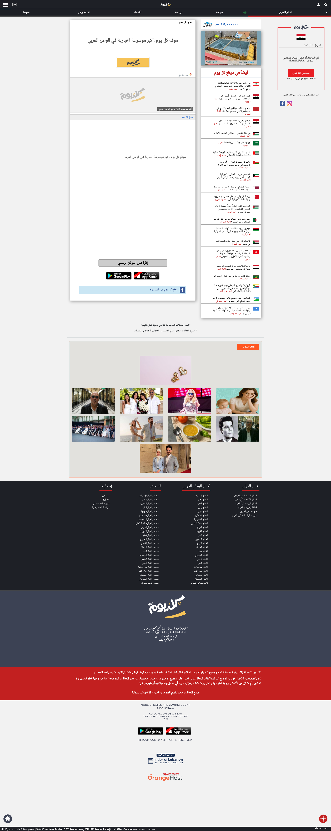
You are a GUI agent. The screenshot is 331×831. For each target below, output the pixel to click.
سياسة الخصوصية (100, 507)
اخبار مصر (203, 499)
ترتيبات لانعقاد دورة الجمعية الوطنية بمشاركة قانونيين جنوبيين (233, 267)
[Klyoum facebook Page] (282, 105)
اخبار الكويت (202, 531)
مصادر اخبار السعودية (148, 519)
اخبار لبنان (203, 507)
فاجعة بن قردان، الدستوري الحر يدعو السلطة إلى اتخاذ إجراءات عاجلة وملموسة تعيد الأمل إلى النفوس (233, 254)
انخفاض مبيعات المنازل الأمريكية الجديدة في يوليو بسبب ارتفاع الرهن (233, 163)
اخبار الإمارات (201, 496)
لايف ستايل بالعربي (199, 583)
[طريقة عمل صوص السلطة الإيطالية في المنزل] (190, 429)
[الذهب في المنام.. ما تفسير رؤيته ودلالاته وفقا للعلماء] (165, 371)
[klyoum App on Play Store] (152, 734)
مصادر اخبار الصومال (149, 579)
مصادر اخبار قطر (151, 535)
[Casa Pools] (231, 48)
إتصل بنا (105, 499)
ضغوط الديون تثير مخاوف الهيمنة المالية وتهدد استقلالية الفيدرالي (231, 153)
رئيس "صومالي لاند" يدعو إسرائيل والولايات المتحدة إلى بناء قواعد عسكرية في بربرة (231, 311)
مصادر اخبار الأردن (150, 543)
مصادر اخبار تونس (150, 559)
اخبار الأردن (202, 543)
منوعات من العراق (248, 511)
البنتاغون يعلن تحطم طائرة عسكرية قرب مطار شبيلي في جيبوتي (231, 299)
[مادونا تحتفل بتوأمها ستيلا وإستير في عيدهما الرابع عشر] (190, 401)
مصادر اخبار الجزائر (149, 547)
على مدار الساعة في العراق (244, 515)
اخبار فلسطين (201, 515)
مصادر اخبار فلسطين (149, 515)
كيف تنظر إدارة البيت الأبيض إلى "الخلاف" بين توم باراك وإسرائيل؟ (234, 97)
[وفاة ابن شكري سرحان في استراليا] (238, 429)
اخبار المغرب (202, 503)
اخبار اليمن (203, 563)
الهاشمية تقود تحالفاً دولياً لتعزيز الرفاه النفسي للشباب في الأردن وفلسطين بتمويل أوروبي (232, 209)
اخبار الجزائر (202, 547)
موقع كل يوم (185, 22)
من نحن (105, 496)
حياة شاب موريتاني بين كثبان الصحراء (232, 276)
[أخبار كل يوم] (165, 5)
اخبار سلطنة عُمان (199, 523)
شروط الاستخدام (101, 503)
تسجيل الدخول (301, 73)
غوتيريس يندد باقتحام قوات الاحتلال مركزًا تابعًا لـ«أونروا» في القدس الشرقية (232, 230)
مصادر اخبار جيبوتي (149, 575)
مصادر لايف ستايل (150, 583)
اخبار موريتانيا (201, 567)
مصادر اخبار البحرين (149, 539)
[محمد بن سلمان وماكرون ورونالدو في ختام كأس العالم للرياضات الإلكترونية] (93, 429)
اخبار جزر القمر (201, 571)
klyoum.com (321, 828)
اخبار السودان (201, 555)
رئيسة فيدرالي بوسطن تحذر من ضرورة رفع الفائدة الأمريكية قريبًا (232, 188)
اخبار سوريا (202, 511)
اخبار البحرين (201, 539)
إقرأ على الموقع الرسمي (133, 263)
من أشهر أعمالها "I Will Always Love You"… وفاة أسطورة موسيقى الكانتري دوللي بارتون (232, 86)
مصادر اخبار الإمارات (149, 496)
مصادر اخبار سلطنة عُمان (147, 523)
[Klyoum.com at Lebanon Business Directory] (165, 764)
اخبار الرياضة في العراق (246, 503)
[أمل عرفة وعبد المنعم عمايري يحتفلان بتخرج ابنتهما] (141, 401)
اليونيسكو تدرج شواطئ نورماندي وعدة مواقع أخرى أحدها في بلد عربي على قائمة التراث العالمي (232, 288)
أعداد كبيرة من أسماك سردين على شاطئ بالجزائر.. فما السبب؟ (231, 220)
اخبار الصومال (201, 579)
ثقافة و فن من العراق (247, 507)
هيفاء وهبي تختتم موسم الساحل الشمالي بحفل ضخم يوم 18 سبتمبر (234, 122)
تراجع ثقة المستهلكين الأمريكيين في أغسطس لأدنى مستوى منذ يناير (233, 109)
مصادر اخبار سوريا (150, 511)
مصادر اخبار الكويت (149, 531)
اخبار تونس (202, 559)
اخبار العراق (202, 527)
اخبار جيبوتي (201, 575)
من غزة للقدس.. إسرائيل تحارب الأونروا (231, 133)
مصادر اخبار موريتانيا (148, 567)
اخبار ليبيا (203, 551)
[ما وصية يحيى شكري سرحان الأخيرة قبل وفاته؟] (93, 401)
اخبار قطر (203, 535)
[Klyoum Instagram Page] (289, 105)
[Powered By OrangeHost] (165, 781)
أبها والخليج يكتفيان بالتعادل (236, 143)
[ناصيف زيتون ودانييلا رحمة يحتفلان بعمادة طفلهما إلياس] (141, 429)
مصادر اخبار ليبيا (151, 551)
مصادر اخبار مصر (150, 499)
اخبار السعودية (201, 519)
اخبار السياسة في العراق (245, 496)
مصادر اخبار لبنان (151, 507)
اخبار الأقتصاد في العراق (245, 499)
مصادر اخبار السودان (149, 555)
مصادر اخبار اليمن (150, 563)
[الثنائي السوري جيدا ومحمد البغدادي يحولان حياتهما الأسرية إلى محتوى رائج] (165, 459)
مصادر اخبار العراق (150, 527)
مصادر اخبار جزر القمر (148, 571)
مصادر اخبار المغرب (149, 503)
